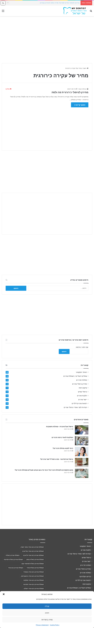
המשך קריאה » (79, 105)
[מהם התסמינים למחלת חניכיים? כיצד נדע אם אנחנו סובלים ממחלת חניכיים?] (81, 473)
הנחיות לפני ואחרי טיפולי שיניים (75, 407)
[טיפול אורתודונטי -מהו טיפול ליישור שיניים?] (81, 462)
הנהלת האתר (82, 89)
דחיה (47, 613)
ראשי (85, 68)
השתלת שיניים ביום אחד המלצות (34, 580)
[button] (3, 594)
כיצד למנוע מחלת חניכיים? (63, 448)
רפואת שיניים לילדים (79, 403)
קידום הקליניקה (85, 576)
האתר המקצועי (81, 372)
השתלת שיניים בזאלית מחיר (35, 568)
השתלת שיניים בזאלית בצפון (35, 559)
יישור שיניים (82, 400)
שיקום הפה (83, 388)
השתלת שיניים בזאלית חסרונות (13, 559)
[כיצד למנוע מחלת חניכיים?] (81, 451)
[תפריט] (3, 11)
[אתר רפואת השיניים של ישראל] (75, 10)
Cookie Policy (54, 625)
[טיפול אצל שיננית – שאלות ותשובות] (81, 429)
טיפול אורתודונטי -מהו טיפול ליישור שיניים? (56, 459)
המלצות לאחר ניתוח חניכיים (62, 437)
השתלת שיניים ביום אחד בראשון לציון (32, 576)
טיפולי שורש (82, 392)
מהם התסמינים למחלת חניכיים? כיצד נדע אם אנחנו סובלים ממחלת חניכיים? (44, 470)
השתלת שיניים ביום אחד (15, 568)
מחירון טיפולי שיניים (79, 384)
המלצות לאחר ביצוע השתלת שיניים (67, 3)
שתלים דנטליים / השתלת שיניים (75, 376)
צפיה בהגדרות (47, 619)
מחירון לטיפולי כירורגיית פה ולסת (70, 92)
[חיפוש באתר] (91, 11)
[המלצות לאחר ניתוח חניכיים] (81, 440)
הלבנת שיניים (82, 396)
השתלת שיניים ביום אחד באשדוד (33, 572)
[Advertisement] (47, 127)
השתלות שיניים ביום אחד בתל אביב (33, 551)
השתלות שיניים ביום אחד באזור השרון (32, 547)
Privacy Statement (42, 625)
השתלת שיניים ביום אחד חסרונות (33, 584)
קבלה (47, 606)
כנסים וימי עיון (85, 565)
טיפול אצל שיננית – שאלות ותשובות (59, 426)
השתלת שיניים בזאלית (12, 555)
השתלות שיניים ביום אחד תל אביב (33, 555)
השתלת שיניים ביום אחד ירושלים (34, 588)
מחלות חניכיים (81, 380)
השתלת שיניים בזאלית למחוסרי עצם (33, 564)
